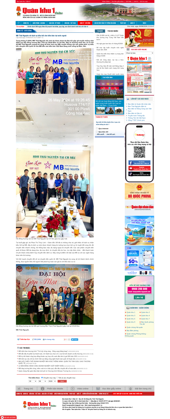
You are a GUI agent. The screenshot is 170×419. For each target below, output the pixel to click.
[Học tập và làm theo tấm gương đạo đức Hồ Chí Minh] (139, 37)
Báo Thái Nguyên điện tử (137, 106)
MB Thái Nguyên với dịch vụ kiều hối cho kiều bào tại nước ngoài (41, 36)
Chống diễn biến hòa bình (89, 394)
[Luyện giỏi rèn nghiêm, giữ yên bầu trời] (109, 110)
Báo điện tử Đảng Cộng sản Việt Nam (139, 110)
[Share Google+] (65, 339)
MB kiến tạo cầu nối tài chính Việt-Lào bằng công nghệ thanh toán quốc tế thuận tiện (47, 359)
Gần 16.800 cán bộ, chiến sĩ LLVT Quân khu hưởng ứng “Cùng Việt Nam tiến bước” (110, 37)
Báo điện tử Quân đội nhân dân (139, 104)
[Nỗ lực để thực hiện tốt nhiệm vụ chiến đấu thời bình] (119, 110)
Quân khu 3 (131, 315)
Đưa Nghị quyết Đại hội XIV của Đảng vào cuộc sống (45, 26)
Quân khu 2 (145, 312)
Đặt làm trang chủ (143, 388)
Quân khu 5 (131, 319)
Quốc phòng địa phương (61, 394)
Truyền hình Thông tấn (136, 116)
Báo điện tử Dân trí (135, 113)
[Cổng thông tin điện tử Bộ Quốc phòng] (139, 191)
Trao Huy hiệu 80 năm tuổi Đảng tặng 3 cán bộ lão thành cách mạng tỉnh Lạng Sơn (110, 68)
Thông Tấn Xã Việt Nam (137, 118)
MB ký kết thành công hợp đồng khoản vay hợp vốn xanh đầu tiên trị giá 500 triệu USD (48, 356)
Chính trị (26, 23)
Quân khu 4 (145, 315)
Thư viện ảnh (107, 77)
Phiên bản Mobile (55, 388)
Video (144, 23)
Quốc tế (132, 23)
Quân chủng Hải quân (135, 327)
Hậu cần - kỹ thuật (54, 23)
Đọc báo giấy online (139, 49)
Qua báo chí (103, 132)
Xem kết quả (111, 134)
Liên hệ (136, 1)
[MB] (139, 260)
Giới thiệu (128, 1)
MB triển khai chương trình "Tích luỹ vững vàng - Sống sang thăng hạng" (43, 351)
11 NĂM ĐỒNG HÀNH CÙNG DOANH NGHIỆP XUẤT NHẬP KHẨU (41, 366)
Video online (82, 388)
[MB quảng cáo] (139, 230)
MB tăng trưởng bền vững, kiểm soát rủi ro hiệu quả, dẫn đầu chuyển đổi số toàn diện (48, 368)
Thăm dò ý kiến (102, 117)
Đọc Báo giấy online (118, 1)
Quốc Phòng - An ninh (39, 23)
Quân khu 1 (131, 312)
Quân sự (25, 394)
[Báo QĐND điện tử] (139, 207)
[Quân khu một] (42, 405)
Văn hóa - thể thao (70, 23)
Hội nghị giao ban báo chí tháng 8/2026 (110, 43)
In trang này (50, 339)
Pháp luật (123, 23)
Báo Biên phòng (132, 330)
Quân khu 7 (145, 319)
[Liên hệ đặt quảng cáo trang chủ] (139, 290)
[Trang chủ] (18, 23)
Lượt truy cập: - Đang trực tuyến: (127, 394)
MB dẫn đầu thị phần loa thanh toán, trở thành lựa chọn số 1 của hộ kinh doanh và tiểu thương (51, 354)
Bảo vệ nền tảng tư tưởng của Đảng (105, 23)
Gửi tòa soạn (144, 1)
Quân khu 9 (131, 322)
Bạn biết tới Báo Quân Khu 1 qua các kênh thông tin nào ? (108, 123)
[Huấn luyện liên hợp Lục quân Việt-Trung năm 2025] (100, 110)
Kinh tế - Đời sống (85, 23)
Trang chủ (28, 388)
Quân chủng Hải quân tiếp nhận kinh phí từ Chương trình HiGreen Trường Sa (45, 371)
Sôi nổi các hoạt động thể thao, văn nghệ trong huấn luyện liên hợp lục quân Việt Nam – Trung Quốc (108, 103)
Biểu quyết (100, 134)
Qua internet (103, 128)
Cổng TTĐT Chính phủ (136, 120)
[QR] (139, 153)
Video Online (106, 1)
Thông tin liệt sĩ (103, 394)
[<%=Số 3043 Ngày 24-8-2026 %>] (139, 75)
